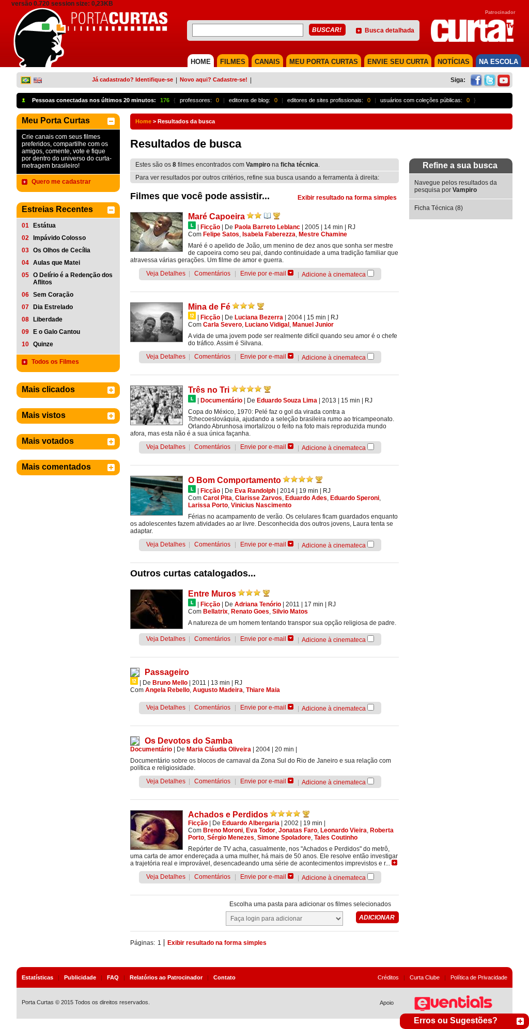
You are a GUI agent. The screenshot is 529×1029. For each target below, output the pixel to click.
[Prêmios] (277, 215)
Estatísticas (37, 977)
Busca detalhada (389, 30)
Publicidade (80, 977)
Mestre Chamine (323, 234)
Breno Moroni (223, 830)
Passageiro (167, 672)
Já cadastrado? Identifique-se (132, 79)
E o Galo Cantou (56, 331)
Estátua (44, 225)
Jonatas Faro (297, 830)
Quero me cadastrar (61, 181)
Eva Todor (260, 830)
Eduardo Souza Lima (287, 400)
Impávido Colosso (59, 238)
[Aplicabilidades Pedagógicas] (267, 215)
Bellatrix (215, 611)
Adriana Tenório (258, 604)
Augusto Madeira (218, 690)
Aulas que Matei (56, 262)
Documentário (221, 400)
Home (143, 121)
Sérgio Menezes (230, 837)
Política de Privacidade (478, 977)
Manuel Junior (313, 324)
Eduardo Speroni (354, 498)
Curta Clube (425, 977)
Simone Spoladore (284, 837)
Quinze (43, 344)
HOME (201, 62)
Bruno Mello (170, 682)
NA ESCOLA (498, 62)
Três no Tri (208, 389)
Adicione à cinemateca (334, 274)
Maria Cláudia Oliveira (218, 749)
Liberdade (48, 319)
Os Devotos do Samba (188, 740)
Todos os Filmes (55, 361)
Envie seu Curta (397, 62)
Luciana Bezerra (259, 317)
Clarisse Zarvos (258, 498)
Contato (224, 977)
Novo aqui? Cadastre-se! (213, 79)
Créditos (388, 977)
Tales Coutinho (335, 837)
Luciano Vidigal (267, 324)
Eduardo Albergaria (250, 823)
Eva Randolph (255, 490)
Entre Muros (212, 593)
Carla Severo (222, 324)
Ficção (210, 227)
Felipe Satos (221, 234)
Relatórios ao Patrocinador (166, 977)
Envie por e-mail (263, 273)
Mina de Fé (209, 306)
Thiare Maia (263, 690)
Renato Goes (250, 611)
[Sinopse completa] (394, 862)
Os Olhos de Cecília (61, 250)
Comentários (212, 273)
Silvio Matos (290, 611)
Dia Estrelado (53, 307)
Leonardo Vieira (343, 830)
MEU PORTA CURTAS (323, 62)
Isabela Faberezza (268, 234)
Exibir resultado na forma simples (347, 197)
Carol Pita (217, 498)
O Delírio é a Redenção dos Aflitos (73, 278)
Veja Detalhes (165, 273)
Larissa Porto (208, 505)
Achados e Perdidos (228, 814)
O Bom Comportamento (234, 480)
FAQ (113, 977)
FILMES (232, 62)
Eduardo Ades (306, 498)
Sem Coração (53, 294)
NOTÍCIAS (454, 62)
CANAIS (267, 62)
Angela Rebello (167, 690)
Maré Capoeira (216, 216)
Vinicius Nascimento (261, 505)
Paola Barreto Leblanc (267, 227)
